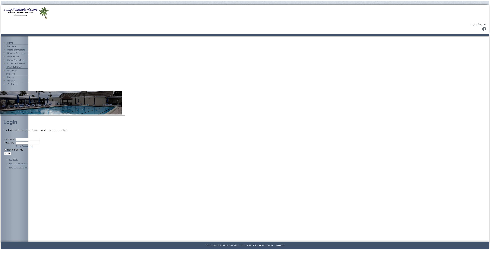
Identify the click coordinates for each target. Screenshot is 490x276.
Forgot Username (18, 167)
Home (10, 43)
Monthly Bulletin (14, 67)
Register (482, 24)
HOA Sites (261, 245)
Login (473, 24)
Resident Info (13, 56)
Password (9, 142)
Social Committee (15, 60)
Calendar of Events (16, 63)
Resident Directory (16, 53)
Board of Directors (16, 49)
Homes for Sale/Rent (11, 72)
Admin (282, 245)
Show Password (24, 146)
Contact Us (12, 84)
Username (9, 139)
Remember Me (15, 149)
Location (11, 46)
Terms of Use (272, 245)
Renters (11, 80)
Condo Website (247, 245)
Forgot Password (18, 163)
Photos (10, 77)
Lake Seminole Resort (230, 245)
